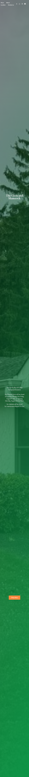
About (8, 2)
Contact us (11, 5)
